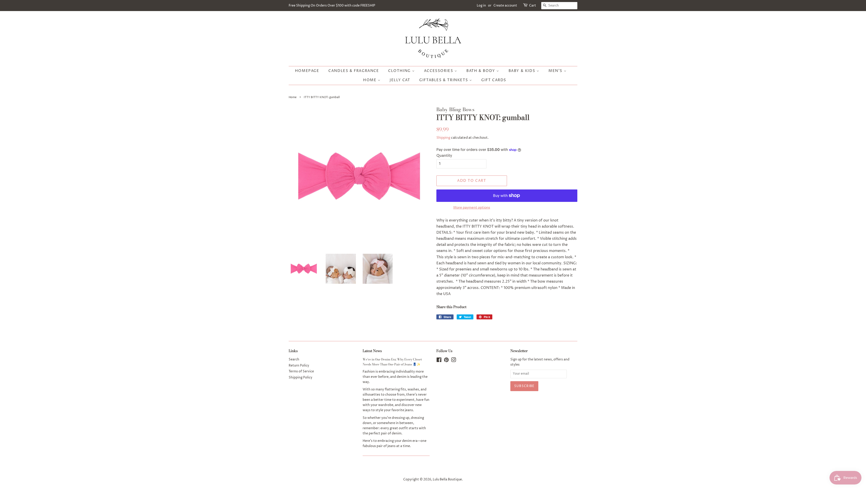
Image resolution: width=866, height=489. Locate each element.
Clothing (400, 70)
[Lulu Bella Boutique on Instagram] (453, 361)
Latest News (372, 350)
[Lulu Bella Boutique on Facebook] (439, 361)
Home (370, 80)
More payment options (471, 207)
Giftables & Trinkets (444, 80)
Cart (532, 5)
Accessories (439, 70)
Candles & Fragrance (353, 70)
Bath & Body (481, 70)
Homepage (307, 70)
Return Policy (299, 366)
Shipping (443, 137)
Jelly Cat (400, 80)
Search (294, 360)
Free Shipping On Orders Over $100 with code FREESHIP (332, 5)
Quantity (444, 155)
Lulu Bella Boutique (447, 479)
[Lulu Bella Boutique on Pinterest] (446, 361)
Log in (481, 5)
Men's (556, 70)
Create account (505, 5)
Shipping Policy (300, 378)
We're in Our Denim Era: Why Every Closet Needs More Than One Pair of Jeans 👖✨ (392, 362)
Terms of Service (301, 371)
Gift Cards (493, 80)
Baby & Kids (523, 70)
